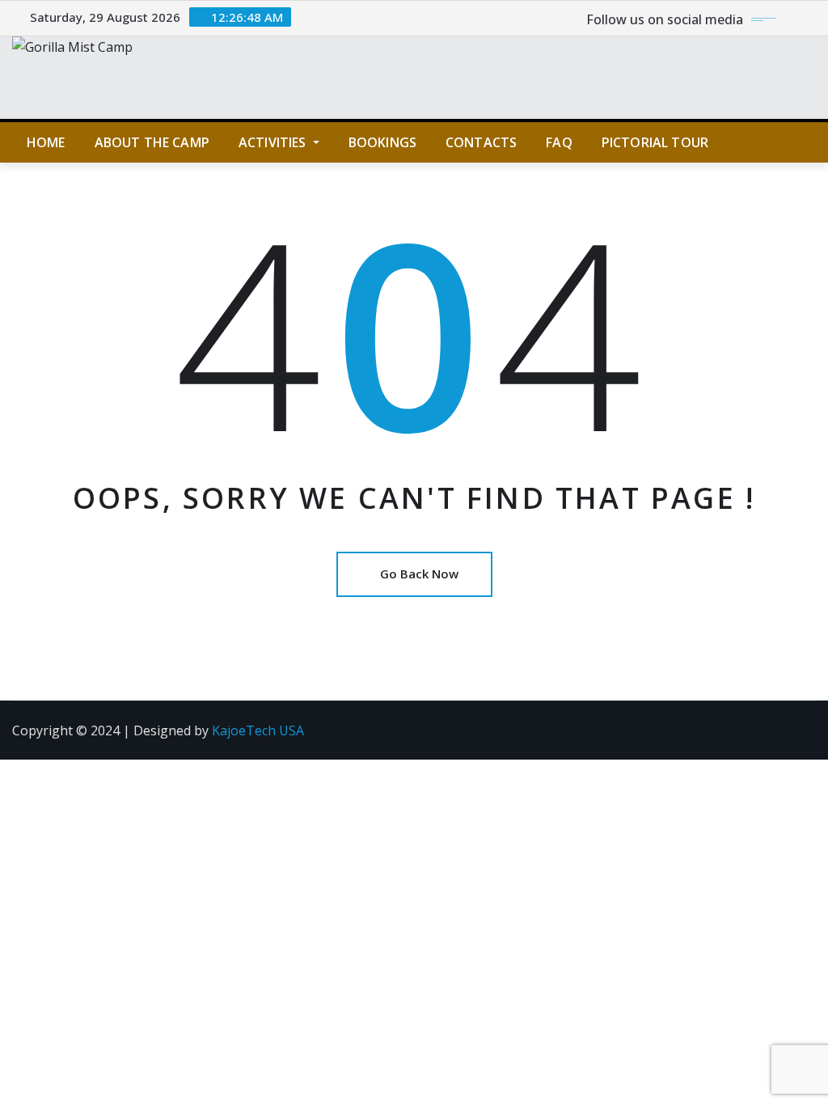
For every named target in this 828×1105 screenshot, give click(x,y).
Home (46, 142)
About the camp (152, 142)
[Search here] (811, 142)
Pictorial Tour (655, 142)
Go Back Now (419, 573)
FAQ (559, 142)
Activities (274, 142)
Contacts (481, 142)
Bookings (382, 142)
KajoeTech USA (258, 730)
